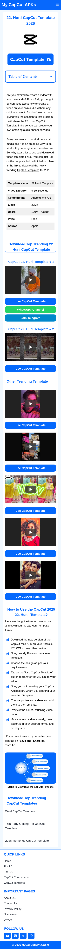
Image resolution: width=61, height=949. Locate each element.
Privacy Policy (12, 908)
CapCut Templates (28, 170)
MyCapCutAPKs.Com (35, 944)
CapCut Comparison (16, 877)
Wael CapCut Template (20, 811)
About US (9, 898)
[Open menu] (57, 4)
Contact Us (11, 903)
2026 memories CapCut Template (27, 840)
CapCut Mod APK (21, 643)
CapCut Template (14, 882)
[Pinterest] (15, 936)
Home (7, 861)
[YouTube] (7, 936)
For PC (8, 866)
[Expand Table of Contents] (51, 76)
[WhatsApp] (31, 936)
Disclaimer (10, 914)
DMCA (8, 919)
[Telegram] (23, 936)
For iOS (8, 871)
